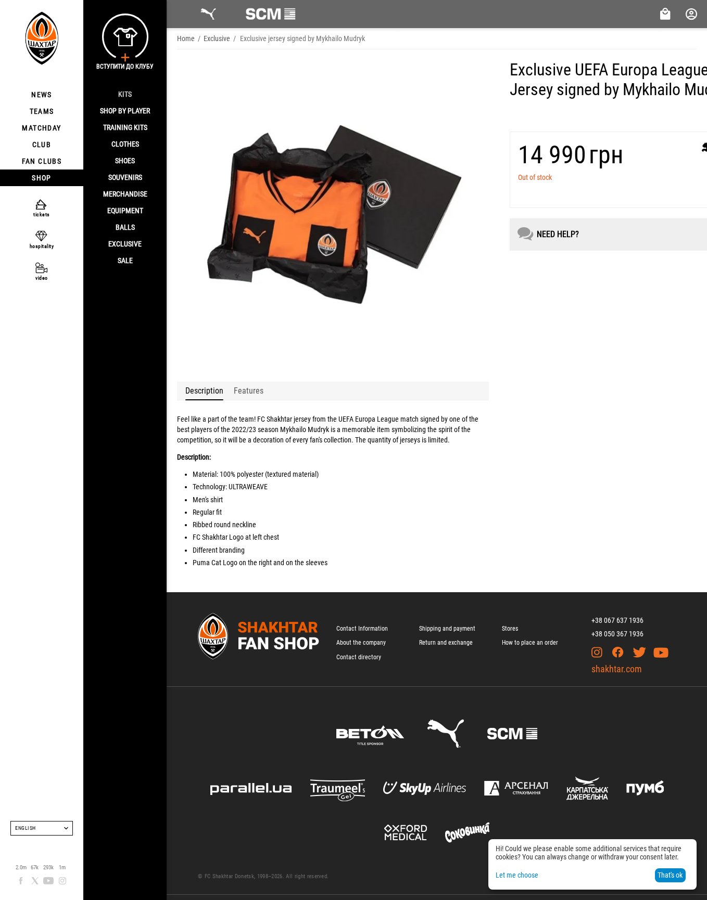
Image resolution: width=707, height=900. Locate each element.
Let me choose (517, 875)
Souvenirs (125, 177)
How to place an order (530, 642)
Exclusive (125, 244)
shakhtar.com (616, 668)
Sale (125, 260)
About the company (361, 642)
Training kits (125, 127)
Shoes (125, 160)
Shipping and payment (447, 628)
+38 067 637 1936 (617, 620)
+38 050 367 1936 (617, 634)
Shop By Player (125, 111)
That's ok (670, 875)
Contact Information (362, 628)
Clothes (125, 144)
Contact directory (358, 657)
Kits (125, 94)
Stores (510, 628)
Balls (125, 227)
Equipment (125, 210)
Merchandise (125, 194)
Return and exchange (446, 642)
